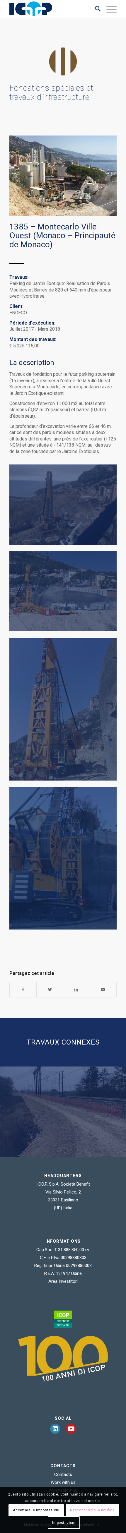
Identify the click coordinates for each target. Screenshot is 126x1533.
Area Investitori (63, 1281)
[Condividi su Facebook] (23, 989)
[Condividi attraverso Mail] (103, 989)
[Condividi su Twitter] (50, 989)
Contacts (63, 1474)
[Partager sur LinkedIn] (76, 989)
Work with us (63, 1482)
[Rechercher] (95, 9)
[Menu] (109, 9)
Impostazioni (63, 1523)
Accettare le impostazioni (36, 1510)
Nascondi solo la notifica (92, 1510)
